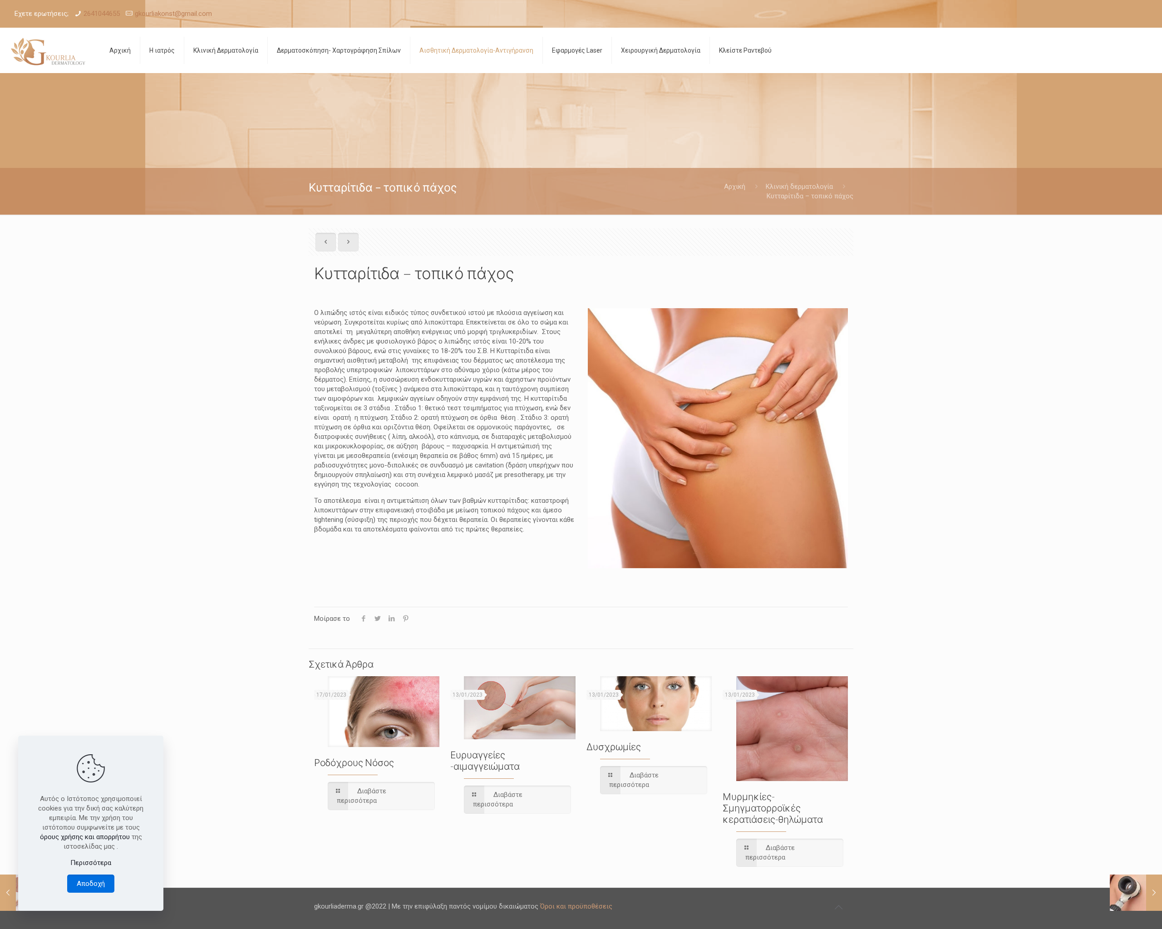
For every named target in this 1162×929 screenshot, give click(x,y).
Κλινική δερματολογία (799, 186)
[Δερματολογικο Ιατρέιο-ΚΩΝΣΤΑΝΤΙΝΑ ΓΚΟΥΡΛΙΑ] (48, 50)
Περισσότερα (90, 863)
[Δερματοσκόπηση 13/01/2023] (1136, 893)
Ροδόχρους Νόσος (354, 762)
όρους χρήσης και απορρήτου (85, 837)
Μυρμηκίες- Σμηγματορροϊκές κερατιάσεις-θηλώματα (773, 808)
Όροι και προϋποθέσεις (576, 906)
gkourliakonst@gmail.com (173, 14)
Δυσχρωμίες (613, 746)
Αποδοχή (91, 884)
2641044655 (102, 14)
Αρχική (734, 186)
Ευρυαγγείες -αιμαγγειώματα (485, 760)
